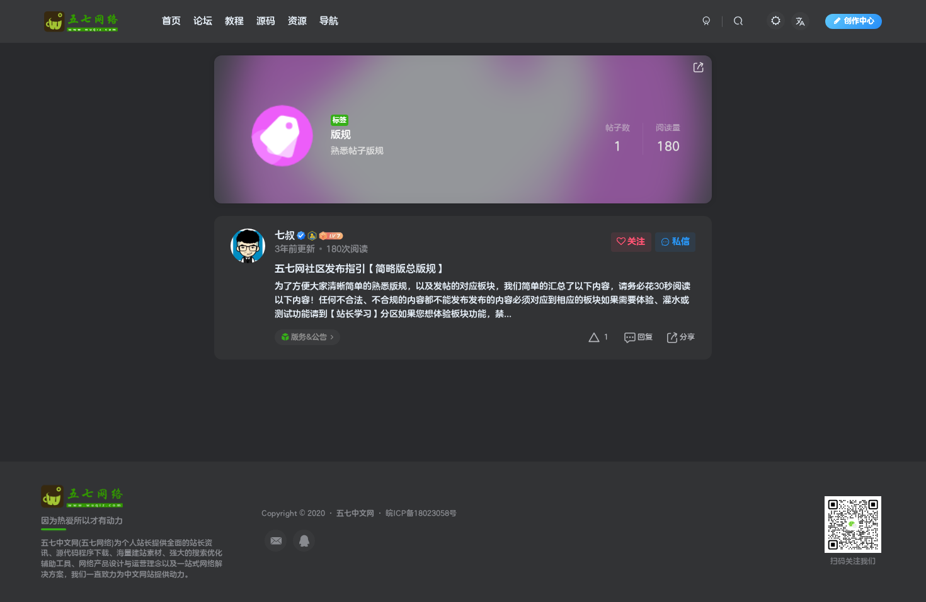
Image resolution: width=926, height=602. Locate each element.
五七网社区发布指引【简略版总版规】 (360, 269)
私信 (681, 241)
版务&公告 (309, 336)
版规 (341, 134)
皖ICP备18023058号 (421, 513)
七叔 (285, 235)
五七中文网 (355, 513)
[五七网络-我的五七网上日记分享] (82, 495)
